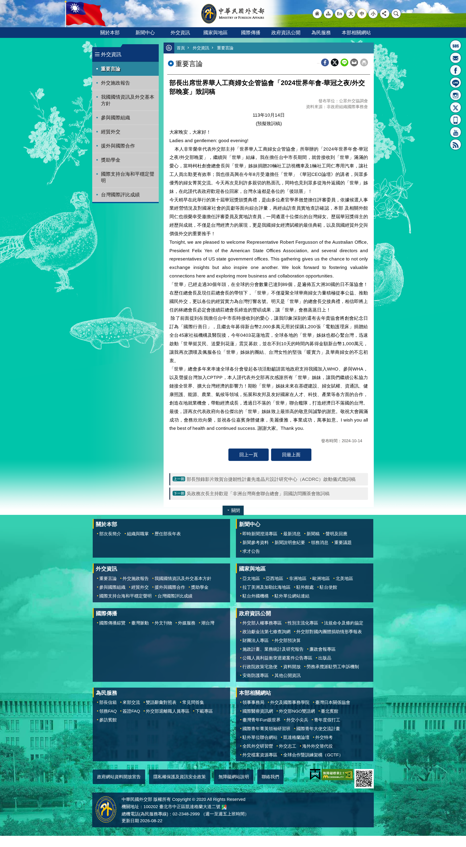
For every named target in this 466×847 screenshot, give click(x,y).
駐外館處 (305, 587)
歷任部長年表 (168, 533)
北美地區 (344, 578)
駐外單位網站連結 (292, 596)
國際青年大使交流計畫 (318, 728)
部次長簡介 (110, 533)
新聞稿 (313, 533)
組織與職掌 (138, 533)
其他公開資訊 (288, 675)
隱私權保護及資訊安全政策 (179, 776)
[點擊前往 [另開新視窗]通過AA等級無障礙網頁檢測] (337, 774)
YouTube (455, 132)
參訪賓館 (108, 719)
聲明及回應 (336, 533)
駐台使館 (328, 587)
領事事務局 (253, 702)
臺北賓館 (329, 711)
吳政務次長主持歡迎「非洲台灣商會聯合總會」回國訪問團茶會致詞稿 (258, 493)
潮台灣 (207, 623)
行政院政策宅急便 (259, 666)
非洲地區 (298, 578)
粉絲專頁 (455, 70)
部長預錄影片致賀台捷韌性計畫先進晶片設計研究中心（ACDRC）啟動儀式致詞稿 (271, 479)
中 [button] (362, 13)
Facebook (325, 62)
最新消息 (292, 533)
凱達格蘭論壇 (296, 737)
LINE (455, 82)
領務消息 (319, 542)
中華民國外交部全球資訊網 (233, 13)
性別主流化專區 (303, 623)
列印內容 (364, 62)
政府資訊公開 (285, 32)
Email (354, 62)
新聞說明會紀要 (290, 542)
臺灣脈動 (140, 623)
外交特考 (324, 737)
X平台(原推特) (455, 107)
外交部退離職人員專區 (168, 711)
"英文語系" (339, 13)
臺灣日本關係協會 (332, 702)
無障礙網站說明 (233, 776)
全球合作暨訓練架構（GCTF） (313, 754)
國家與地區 (215, 32)
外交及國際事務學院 (289, 702)
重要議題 (343, 542)
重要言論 (110, 68)
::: (95, 49)
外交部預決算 (288, 640)
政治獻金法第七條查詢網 (266, 631)
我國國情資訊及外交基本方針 (127, 100)
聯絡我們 (270, 776)
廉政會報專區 (322, 649)
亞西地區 (274, 578)
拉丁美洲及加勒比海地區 (266, 587)
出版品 (324, 658)
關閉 (235, 510)
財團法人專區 (255, 640)
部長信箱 (455, 57)
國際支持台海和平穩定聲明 (127, 177)
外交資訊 (180, 32)
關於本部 (110, 32)
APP (455, 119)
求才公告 (251, 551)
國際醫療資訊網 (257, 711)
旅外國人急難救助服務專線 (455, 45)
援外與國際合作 (118, 145)
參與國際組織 (115, 117)
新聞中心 (145, 32)
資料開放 (292, 666)
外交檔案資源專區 (259, 754)
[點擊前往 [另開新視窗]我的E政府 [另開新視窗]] (315, 774)
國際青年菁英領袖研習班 (266, 728)
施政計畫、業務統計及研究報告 (273, 649)
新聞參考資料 (255, 542)
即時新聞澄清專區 (259, 533)
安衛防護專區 (255, 675)
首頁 (181, 48)
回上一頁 (248, 454)
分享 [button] (385, 13)
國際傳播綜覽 (112, 623)
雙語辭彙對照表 (161, 702)
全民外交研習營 (257, 746)
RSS (455, 144)
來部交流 (131, 702)
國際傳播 (250, 32)
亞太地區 (251, 578)
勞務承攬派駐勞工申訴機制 (333, 666)
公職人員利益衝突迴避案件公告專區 (277, 658)
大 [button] (351, 13)
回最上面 (291, 454)
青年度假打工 (327, 719)
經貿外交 (110, 131)
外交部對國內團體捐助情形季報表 (329, 631)
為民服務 (321, 32)
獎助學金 (110, 160)
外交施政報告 (115, 83)
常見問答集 (193, 702)
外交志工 (287, 746)
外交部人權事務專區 (262, 623)
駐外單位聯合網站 (259, 737)
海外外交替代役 (317, 746)
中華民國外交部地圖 (224, 807)
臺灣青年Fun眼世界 (261, 719)
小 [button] (373, 13)
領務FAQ (108, 711)
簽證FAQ (131, 711)
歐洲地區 (321, 578)
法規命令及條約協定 (343, 623)
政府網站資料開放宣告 (119, 776)
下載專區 (204, 711)
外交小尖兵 (297, 719)
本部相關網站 (356, 32)
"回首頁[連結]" (317, 13)
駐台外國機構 (255, 596)
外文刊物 (163, 623)
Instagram (455, 95)
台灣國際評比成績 (120, 194)
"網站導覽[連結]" (328, 13)
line (344, 62)
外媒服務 (186, 623)
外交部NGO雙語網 (297, 711)
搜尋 (396, 13)
